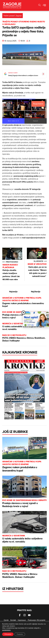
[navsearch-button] (39, 5)
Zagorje (19, 15)
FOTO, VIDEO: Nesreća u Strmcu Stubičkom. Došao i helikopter (23, 338)
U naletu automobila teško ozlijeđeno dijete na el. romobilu (22, 538)
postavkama (6, 630)
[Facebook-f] (19, 615)
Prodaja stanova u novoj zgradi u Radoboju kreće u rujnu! (24, 503)
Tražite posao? (9, 15)
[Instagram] (24, 615)
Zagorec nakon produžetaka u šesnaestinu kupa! (23, 302)
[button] (44, 5)
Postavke (20, 634)
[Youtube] (29, 615)
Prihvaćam (7, 634)
